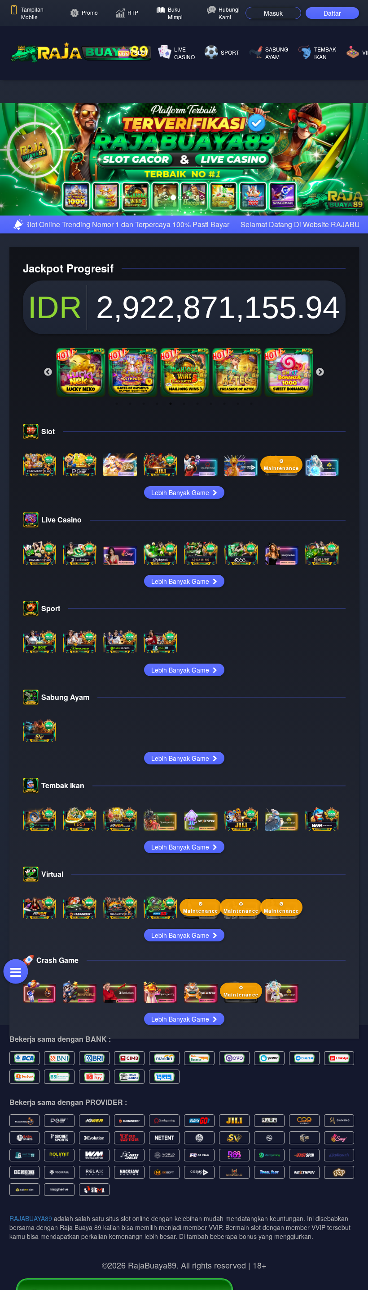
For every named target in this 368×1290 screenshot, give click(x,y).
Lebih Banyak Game (181, 552)
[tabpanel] (80, 432)
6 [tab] (184, 463)
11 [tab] (251, 463)
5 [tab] (170, 463)
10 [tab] (237, 463)
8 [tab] (210, 463)
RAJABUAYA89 (30, 1277)
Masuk (273, 13)
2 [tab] (130, 463)
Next (319, 431)
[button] (27, 189)
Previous (48, 431)
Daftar (332, 13)
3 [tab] (143, 463)
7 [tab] (197, 463)
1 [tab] (116, 463)
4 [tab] (157, 463)
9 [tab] (224, 463)
